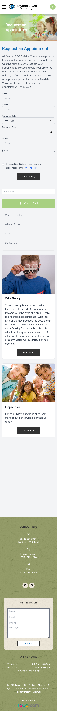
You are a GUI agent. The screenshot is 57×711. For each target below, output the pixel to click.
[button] (4, 7)
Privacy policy (30, 168)
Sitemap (37, 691)
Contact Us (11, 243)
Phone (5, 138)
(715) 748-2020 (28, 557)
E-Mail (5, 105)
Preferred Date (9, 116)
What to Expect (13, 224)
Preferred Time (9, 127)
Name (4, 93)
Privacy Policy (23, 691)
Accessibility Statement (37, 688)
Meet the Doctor (13, 215)
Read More (28, 352)
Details (5, 150)
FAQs (8, 233)
